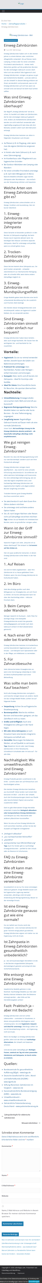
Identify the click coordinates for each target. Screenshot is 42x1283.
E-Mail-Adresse (8, 1185)
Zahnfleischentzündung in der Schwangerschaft (19, 1243)
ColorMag (5, 1270)
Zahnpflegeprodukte (11, 40)
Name (5, 1175)
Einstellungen (34, 1281)
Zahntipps (18, 50)
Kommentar (7, 1146)
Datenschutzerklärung (8, 1273)
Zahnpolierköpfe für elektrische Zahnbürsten (17, 1116)
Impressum (21, 1273)
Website (5, 1196)
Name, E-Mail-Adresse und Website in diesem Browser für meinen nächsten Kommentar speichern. (20, 1213)
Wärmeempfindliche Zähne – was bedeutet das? (19, 1247)
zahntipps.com (20, 1268)
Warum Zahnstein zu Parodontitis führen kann (18, 1250)
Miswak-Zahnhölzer (30, 1123)
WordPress (16, 1270)
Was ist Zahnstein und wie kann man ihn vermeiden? (21, 1240)
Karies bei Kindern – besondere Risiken (16, 1254)
